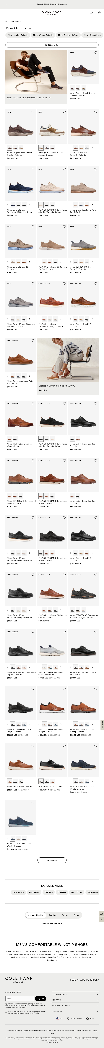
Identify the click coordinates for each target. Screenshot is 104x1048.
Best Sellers (34, 892)
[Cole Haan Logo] (18, 980)
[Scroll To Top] (101, 919)
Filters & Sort (53, 45)
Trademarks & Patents (84, 1030)
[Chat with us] (101, 914)
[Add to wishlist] (95, 52)
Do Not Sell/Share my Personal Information (40, 1030)
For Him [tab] (52, 915)
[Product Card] (83, 67)
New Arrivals (18, 892)
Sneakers (62, 892)
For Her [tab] (65, 915)
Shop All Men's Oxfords (52, 923)
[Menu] (4, 12)
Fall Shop (49, 892)
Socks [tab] (76, 915)
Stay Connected (13, 992)
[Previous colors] (70, 147)
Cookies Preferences (63, 1030)
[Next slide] (97, 4)
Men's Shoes (16, 21)
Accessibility (11, 1030)
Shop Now (43, 390)
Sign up (40, 998)
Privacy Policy (20, 1030)
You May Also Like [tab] (35, 915)
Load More (52, 860)
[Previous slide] (7, 4)
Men (7, 21)
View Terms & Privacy (19, 1007)
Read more (52, 960)
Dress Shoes (76, 892)
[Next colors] (92, 147)
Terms (73, 1030)
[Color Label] (72, 88)
